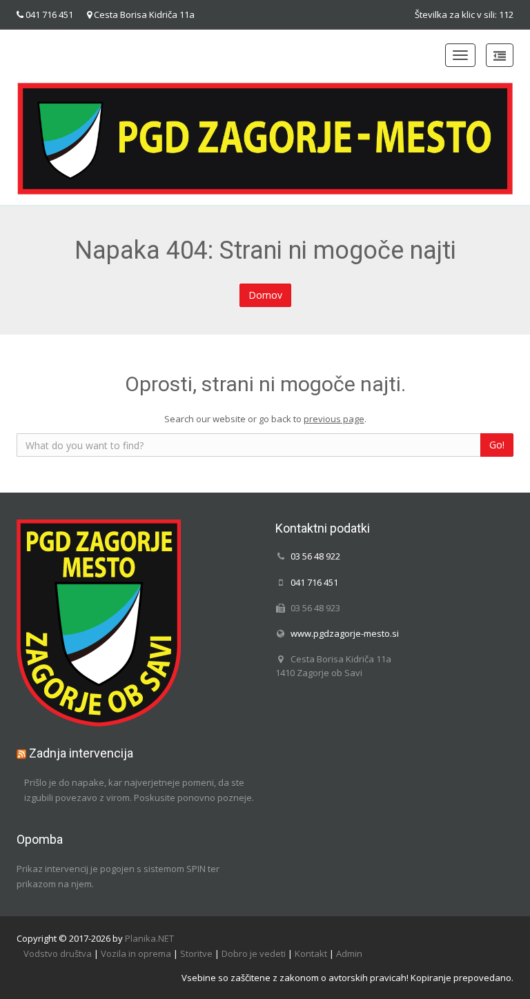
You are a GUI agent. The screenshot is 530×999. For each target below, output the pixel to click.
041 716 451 (49, 14)
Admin (349, 953)
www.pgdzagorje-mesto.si (345, 633)
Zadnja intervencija (81, 753)
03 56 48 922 (315, 556)
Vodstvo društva (57, 953)
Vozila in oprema (136, 953)
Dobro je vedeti (254, 953)
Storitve (196, 953)
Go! (496, 444)
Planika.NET (149, 938)
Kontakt (311, 953)
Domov (265, 294)
